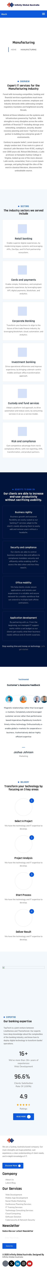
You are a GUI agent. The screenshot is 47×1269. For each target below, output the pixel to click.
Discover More (11, 1165)
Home (13, 49)
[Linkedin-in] (17, 1264)
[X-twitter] (11, 1264)
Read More (21, 1116)
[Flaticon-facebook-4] (5, 1264)
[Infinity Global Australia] (23, 5)
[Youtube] (30, 1264)
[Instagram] (23, 1264)
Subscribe (9, 1246)
